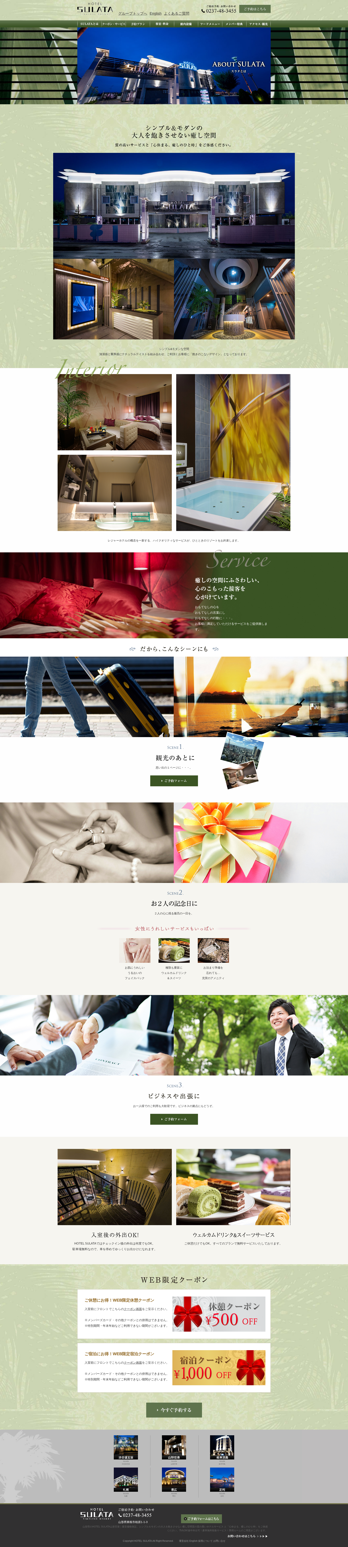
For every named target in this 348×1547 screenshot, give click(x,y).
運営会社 (184, 1541)
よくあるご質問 (176, 13)
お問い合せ (219, 1541)
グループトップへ (132, 13)
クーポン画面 (133, 1309)
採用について (205, 1541)
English (156, 13)
